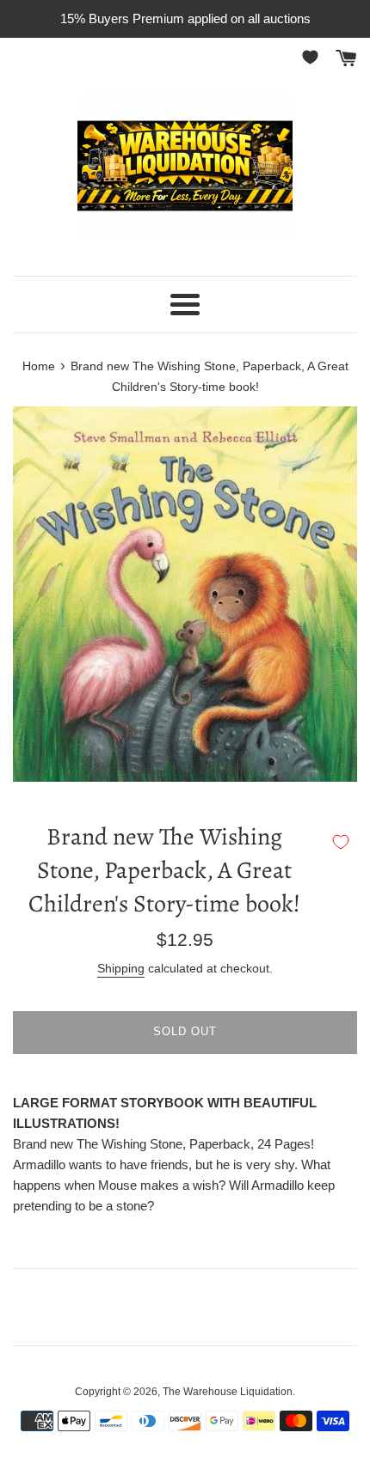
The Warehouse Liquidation (228, 1392)
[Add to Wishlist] (340, 841)
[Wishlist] (313, 57)
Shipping (121, 968)
